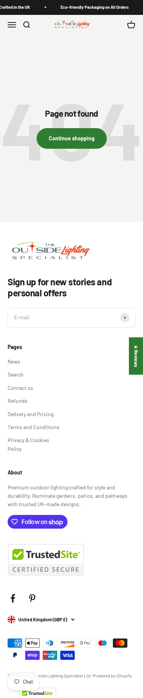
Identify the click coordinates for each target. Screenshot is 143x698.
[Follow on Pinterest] (32, 598)
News (14, 361)
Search (16, 374)
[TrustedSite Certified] (46, 560)
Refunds (17, 400)
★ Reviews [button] (136, 356)
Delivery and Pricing (30, 414)
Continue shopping (72, 138)
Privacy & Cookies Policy (28, 444)
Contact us (20, 387)
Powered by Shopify (112, 675)
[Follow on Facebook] (13, 598)
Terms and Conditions (33, 427)
